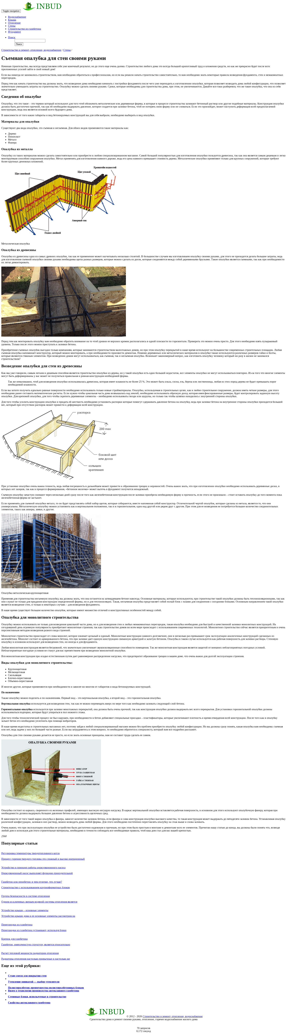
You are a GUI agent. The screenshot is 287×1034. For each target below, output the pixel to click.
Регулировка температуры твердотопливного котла (30, 853)
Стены (11, 25)
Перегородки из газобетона (16, 924)
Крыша (12, 19)
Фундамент (14, 31)
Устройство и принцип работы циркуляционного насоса (33, 867)
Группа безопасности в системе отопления (25, 896)
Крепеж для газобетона (14, 938)
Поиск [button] (11, 37)
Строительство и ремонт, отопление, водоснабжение (31, 50)
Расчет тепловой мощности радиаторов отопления (30, 953)
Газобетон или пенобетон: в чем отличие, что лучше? (31, 881)
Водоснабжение (17, 16)
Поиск (19, 44)
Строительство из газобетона (24, 28)
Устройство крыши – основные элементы (24, 910)
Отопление (14, 22)
